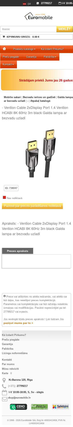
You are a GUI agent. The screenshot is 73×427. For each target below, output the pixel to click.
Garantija (31, 56)
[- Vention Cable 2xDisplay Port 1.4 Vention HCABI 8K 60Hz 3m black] (41, 128)
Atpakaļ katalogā (40, 100)
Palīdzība (49, 56)
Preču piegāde (11, 56)
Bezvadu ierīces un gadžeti (39, 97)
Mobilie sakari (12, 97)
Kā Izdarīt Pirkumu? (52, 49)
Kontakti (7, 64)
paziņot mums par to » (18, 322)
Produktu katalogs (23, 49)
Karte (5, 373)
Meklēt (65, 29)
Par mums (8, 364)
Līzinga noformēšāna (14, 353)
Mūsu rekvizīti (10, 368)
